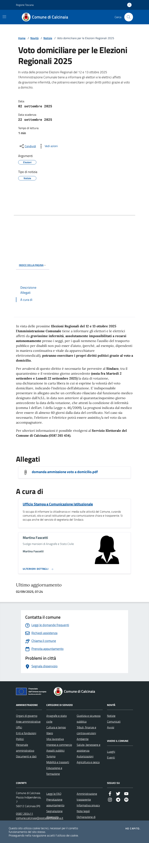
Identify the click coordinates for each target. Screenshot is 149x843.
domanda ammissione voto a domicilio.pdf (65, 471)
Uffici (19, 727)
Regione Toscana (25, 5)
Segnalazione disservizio (54, 814)
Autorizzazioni (85, 756)
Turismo (50, 756)
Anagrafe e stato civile (56, 719)
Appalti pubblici (55, 750)
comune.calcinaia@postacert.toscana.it (39, 818)
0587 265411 (24, 813)
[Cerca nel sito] (128, 17)
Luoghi (111, 751)
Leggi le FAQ (53, 794)
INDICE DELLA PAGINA (31, 265)
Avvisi (110, 727)
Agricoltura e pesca (88, 762)
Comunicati (113, 721)
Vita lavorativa (55, 739)
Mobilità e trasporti (57, 762)
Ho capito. (132, 828)
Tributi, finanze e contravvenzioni (86, 730)
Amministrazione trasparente (87, 797)
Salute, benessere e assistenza (88, 748)
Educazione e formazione (54, 771)
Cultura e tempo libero (56, 730)
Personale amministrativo (25, 748)
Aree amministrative (28, 721)
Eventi (111, 757)
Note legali (83, 811)
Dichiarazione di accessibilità (86, 820)
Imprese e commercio (59, 745)
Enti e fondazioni (26, 733)
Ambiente (82, 739)
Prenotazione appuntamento (55, 802)
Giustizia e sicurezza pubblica (88, 719)
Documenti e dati (26, 756)
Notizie (47, 38)
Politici (20, 739)
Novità (34, 38)
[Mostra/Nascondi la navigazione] (4, 17)
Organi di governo (26, 716)
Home (21, 38)
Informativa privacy (88, 805)
